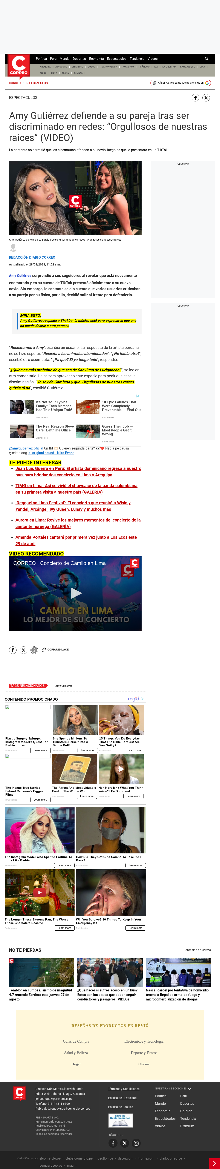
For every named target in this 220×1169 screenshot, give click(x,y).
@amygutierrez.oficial (26, 448)
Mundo (65, 59)
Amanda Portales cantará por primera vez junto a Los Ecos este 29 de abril (76, 540)
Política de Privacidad (122, 1098)
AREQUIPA (45, 67)
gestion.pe (105, 1158)
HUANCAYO (128, 67)
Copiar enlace (58, 649)
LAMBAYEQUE (187, 67)
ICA (156, 67)
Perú (53, 59)
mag (70, 1165)
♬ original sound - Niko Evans (51, 453)
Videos (153, 59)
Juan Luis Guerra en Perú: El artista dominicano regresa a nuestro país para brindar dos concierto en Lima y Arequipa (78, 471)
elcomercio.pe (50, 1158)
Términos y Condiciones (123, 1089)
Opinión (186, 1111)
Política (41, 59)
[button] (75, 593)
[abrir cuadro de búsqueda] (207, 58)
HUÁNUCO (144, 67)
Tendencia (137, 59)
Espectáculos (117, 59)
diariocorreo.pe (171, 1158)
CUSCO (92, 67)
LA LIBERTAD (169, 67)
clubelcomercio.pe (79, 1158)
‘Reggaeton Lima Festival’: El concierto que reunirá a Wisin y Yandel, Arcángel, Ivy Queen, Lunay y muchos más (73, 506)
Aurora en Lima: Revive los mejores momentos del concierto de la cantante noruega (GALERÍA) (78, 523)
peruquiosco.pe (51, 1165)
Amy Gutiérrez (63, 685)
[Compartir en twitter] (206, 97)
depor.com (125, 1158)
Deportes (79, 59)
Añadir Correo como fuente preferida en (181, 82)
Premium (187, 1126)
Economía (96, 59)
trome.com (146, 1158)
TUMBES (78, 73)
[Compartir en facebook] (195, 97)
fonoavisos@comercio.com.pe (70, 1108)
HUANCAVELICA (108, 67)
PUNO (54, 73)
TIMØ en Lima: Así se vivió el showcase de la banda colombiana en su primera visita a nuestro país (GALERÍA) (76, 489)
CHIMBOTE (77, 67)
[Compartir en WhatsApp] (34, 650)
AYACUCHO (61, 67)
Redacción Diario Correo (32, 257)
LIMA (202, 67)
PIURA (43, 73)
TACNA (65, 73)
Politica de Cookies (120, 1107)
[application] (75, 593)
